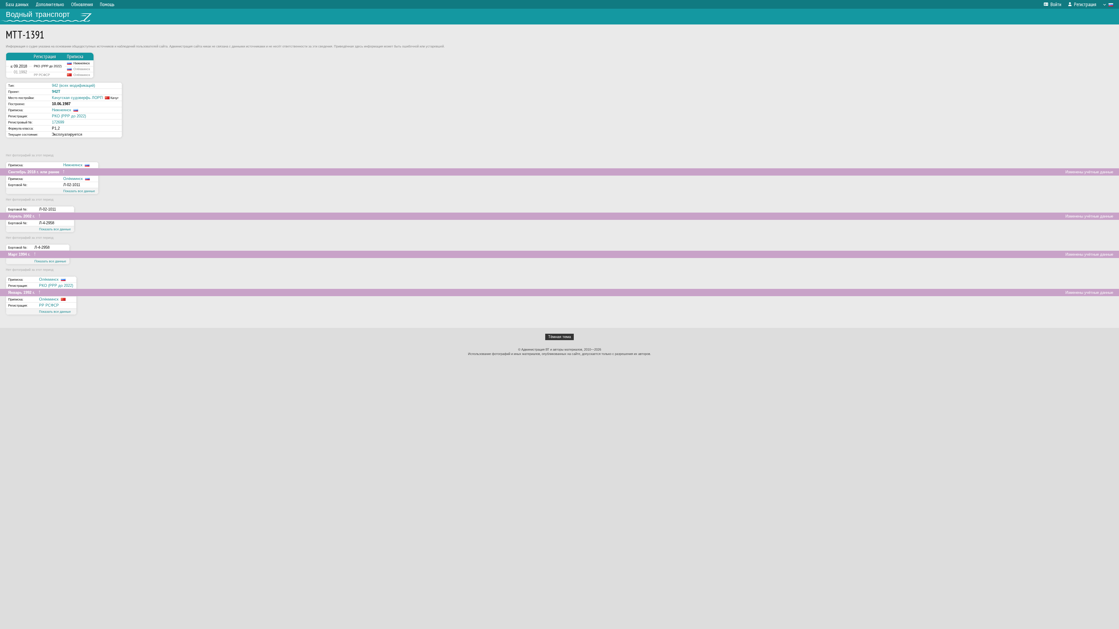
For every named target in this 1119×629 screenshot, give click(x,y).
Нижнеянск (61, 110)
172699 (58, 122)
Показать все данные (79, 191)
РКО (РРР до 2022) (69, 116)
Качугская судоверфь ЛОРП (77, 98)
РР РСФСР (49, 305)
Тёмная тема (559, 337)
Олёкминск (73, 178)
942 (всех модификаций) (73, 85)
